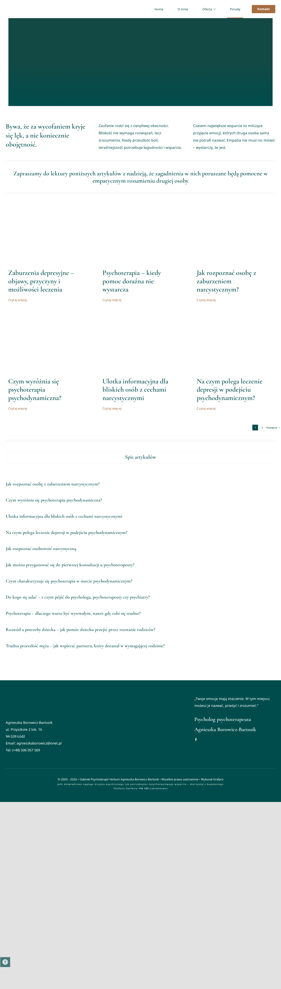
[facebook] (195, 739)
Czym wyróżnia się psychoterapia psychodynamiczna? (34, 389)
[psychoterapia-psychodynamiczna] (46, 314)
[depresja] (46, 205)
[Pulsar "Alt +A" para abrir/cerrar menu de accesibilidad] (5, 962)
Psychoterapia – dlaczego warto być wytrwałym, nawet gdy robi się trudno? (73, 613)
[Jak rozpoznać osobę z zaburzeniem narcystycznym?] (234, 205)
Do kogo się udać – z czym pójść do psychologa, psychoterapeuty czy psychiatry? (78, 597)
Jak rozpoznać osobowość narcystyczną (41, 548)
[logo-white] (34, 695)
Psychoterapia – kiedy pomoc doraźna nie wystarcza (131, 281)
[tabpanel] (140, 565)
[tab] (140, 457)
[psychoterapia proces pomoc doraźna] (140, 205)
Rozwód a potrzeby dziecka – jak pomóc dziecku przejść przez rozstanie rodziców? (80, 629)
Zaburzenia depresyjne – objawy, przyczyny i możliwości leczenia (41, 281)
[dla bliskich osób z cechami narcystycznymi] (140, 314)
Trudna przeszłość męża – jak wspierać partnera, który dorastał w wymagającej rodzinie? (85, 646)
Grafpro (218, 779)
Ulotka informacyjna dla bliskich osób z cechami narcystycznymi (135, 389)
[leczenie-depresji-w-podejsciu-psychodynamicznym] (234, 314)
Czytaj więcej (17, 300)
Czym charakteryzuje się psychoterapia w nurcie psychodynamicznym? (69, 581)
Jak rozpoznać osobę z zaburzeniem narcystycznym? (226, 281)
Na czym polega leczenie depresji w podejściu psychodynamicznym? (229, 389)
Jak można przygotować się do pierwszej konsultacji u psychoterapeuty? (70, 565)
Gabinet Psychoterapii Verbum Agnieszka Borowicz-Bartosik (119, 779)
